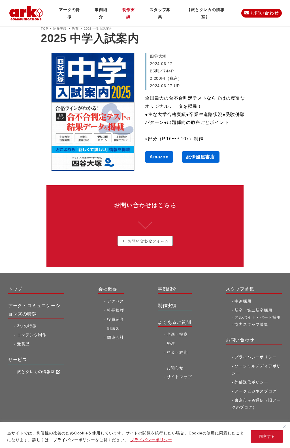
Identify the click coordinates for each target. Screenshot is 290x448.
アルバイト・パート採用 (257, 317)
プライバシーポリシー (151, 440)
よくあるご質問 (174, 322)
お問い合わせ (264, 12)
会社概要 (107, 289)
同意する (267, 436)
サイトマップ (179, 376)
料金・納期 (177, 352)
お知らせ (175, 367)
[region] (145, 435)
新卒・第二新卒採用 (253, 310)
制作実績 (167, 305)
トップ (15, 289)
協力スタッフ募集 (251, 324)
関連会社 (115, 337)
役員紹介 (115, 319)
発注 (171, 343)
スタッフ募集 (240, 289)
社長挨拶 (115, 310)
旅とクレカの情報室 (36, 371)
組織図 (113, 328)
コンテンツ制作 (31, 335)
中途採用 (242, 301)
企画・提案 (177, 334)
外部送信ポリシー (251, 382)
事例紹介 (167, 289)
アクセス (115, 301)
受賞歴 (23, 344)
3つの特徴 (26, 326)
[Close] (284, 426)
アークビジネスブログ (255, 391)
